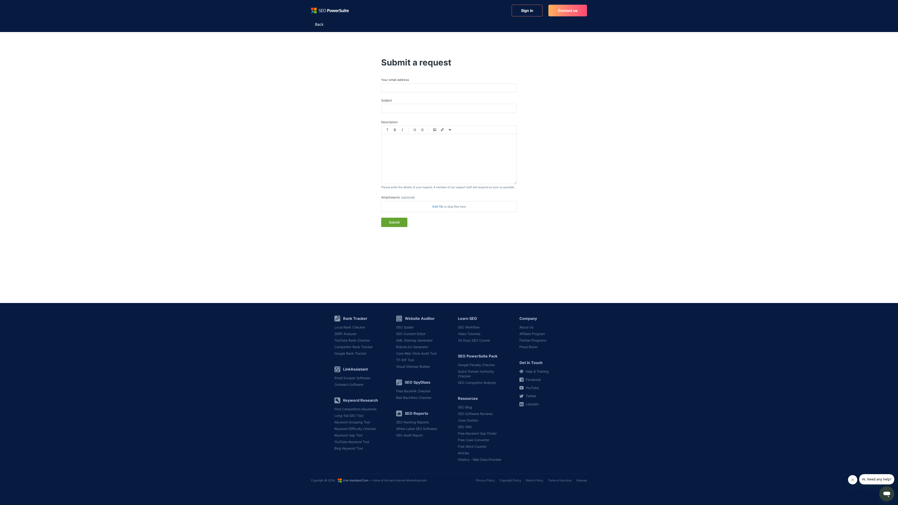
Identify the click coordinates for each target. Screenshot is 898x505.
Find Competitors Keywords (355, 409)
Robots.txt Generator (412, 347)
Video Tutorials (469, 334)
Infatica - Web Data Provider (479, 460)
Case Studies (468, 420)
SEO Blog (465, 407)
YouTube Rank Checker (352, 340)
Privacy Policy (485, 480)
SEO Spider (405, 327)
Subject (386, 100)
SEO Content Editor (411, 334)
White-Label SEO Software (416, 429)
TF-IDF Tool (405, 360)
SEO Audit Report (409, 435)
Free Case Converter (473, 440)
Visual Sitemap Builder (413, 366)
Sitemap (581, 480)
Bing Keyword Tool (348, 448)
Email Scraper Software (352, 378)
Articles (463, 453)
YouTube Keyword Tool (351, 442)
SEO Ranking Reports (412, 422)
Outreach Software (348, 384)
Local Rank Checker (349, 327)
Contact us (568, 10)
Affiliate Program (532, 334)
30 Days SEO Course (474, 340)
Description (389, 122)
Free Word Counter (472, 446)
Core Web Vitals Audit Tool (416, 353)
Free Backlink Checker (413, 391)
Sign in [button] (527, 10)
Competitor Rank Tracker (353, 347)
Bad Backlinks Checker (413, 398)
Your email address (395, 80)
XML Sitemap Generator (414, 340)
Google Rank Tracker (350, 353)
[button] (387, 130)
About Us (526, 327)
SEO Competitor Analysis (477, 383)
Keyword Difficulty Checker (355, 429)
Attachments (398, 197)
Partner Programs (532, 340)
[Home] (330, 10)
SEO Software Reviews (475, 414)
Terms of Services (560, 480)
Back (319, 24)
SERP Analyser (345, 334)
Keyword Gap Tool (348, 435)
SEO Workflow (468, 327)
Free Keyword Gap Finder (477, 433)
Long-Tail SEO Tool (348, 416)
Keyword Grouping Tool (352, 422)
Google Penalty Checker (476, 365)
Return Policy (534, 480)
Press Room (528, 347)
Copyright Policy (510, 480)
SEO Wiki (465, 427)
